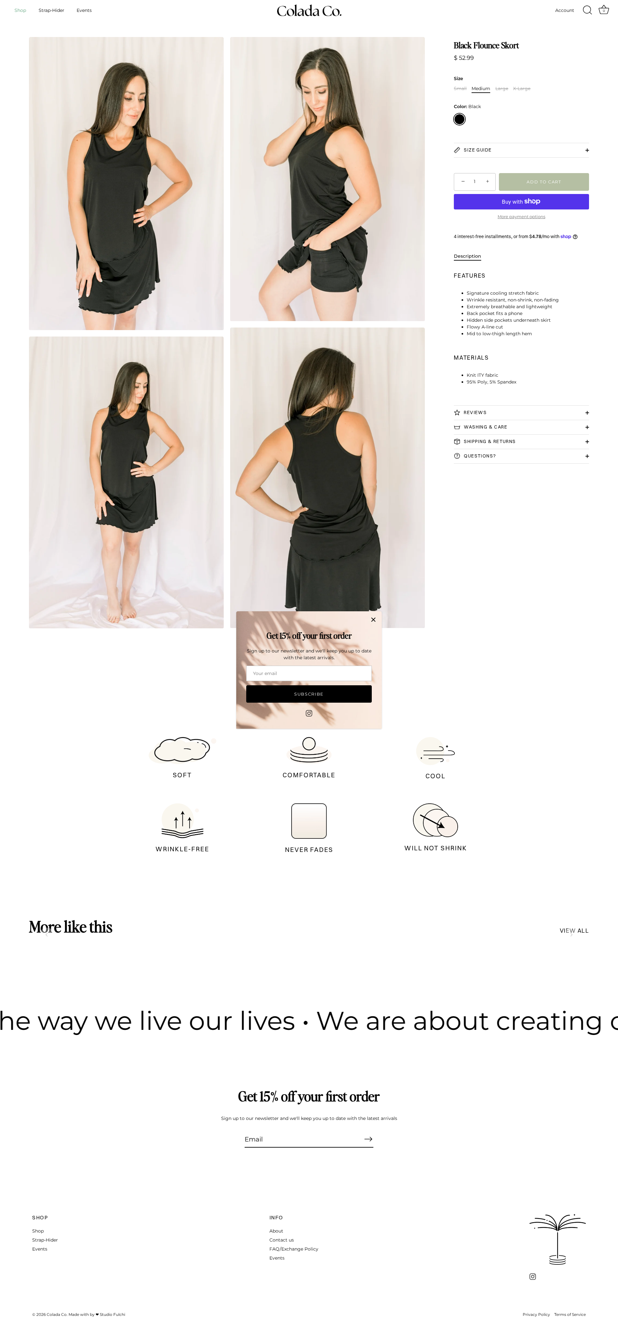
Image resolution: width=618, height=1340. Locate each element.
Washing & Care (485, 427)
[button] (47, 935)
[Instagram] (309, 713)
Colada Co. (57, 1314)
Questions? (479, 455)
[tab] (471, 256)
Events (84, 10)
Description (467, 256)
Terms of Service (570, 1314)
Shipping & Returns (489, 441)
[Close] (373, 620)
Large (501, 88)
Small (460, 88)
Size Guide (477, 150)
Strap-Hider (51, 10)
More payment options (521, 216)
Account (564, 10)
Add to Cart (544, 181)
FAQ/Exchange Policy (293, 1249)
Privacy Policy (536, 1314)
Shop (20, 10)
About (276, 1231)
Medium (481, 88)
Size (458, 78)
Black (459, 119)
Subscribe (309, 694)
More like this (70, 926)
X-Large (521, 88)
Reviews (475, 412)
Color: (467, 106)
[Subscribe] (368, 1139)
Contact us (281, 1240)
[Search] (587, 10)
